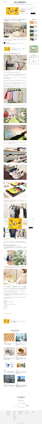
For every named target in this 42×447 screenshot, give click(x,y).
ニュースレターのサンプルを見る (21, 407)
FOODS (17, 4)
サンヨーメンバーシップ (7, 288)
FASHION (12, 4)
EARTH (25, 4)
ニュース (9, 17)
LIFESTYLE (20, 4)
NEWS (10, 4)
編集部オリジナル (37, 21)
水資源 (36, 29)
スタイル (7, 17)
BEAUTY (15, 4)
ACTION (30, 4)
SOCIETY (28, 4)
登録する (27, 405)
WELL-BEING (22, 4)
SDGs (32, 4)
